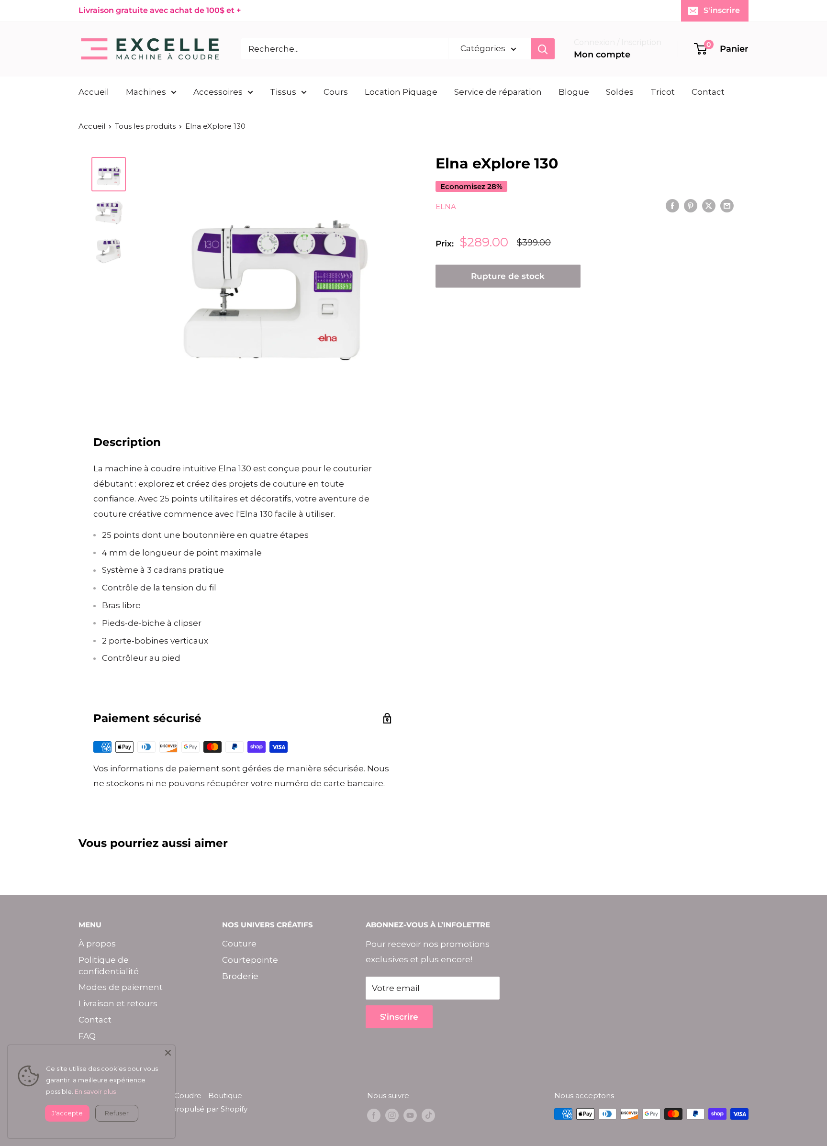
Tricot (662, 92)
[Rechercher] (543, 48)
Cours (336, 92)
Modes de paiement (120, 987)
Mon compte (602, 54)
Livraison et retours (117, 1003)
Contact (708, 92)
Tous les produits (145, 126)
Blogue (574, 92)
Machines (146, 92)
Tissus (283, 92)
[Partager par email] (727, 205)
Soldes (620, 92)
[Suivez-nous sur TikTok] (428, 1115)
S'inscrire (722, 10)
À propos (97, 943)
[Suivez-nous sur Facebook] (373, 1115)
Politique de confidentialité (108, 965)
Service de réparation (498, 92)
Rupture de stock (508, 276)
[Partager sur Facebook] (672, 205)
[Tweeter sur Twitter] (708, 205)
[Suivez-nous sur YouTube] (410, 1115)
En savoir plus (95, 1091)
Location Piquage (401, 92)
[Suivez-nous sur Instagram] (392, 1115)
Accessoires (218, 92)
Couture (239, 943)
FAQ (87, 1036)
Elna (446, 206)
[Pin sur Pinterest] (690, 205)
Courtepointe (250, 960)
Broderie (240, 976)
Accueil (93, 92)
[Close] (168, 1052)
